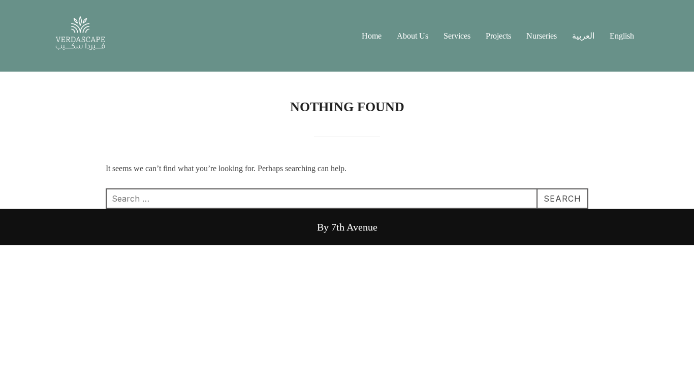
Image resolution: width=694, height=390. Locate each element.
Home (372, 35)
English (622, 35)
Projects (498, 35)
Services (457, 35)
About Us (412, 35)
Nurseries (541, 35)
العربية (583, 35)
